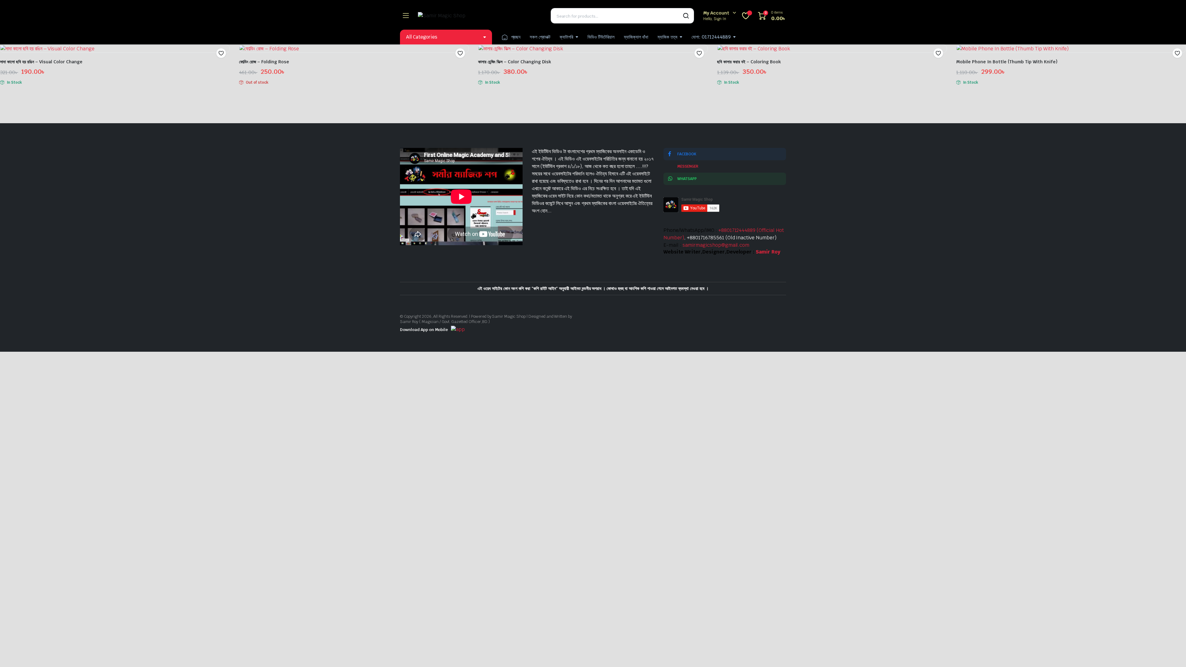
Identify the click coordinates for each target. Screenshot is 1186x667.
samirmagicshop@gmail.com (716, 245)
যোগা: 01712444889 (711, 37)
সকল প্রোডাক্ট (540, 37)
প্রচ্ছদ (516, 37)
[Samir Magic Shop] (479, 15)
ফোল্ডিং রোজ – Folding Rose (264, 62)
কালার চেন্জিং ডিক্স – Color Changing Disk (514, 62)
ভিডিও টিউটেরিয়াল (601, 37)
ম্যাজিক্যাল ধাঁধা (636, 37)
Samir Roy (768, 252)
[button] (221, 53)
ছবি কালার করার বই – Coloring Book (749, 62)
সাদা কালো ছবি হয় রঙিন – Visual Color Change (41, 62)
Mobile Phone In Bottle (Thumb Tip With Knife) (1007, 62)
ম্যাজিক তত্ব (667, 37)
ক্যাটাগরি (566, 37)
